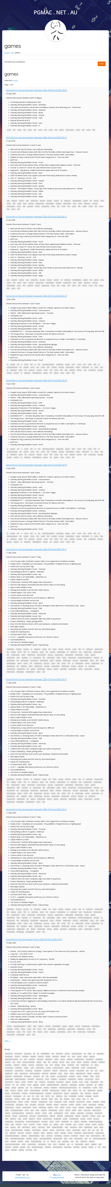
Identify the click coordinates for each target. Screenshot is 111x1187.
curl (96, 1071)
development (18, 1076)
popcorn (31, 370)
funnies (23, 1085)
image (44, 649)
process (46, 663)
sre (93, 1130)
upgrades (65, 1141)
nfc (104, 1107)
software (23, 666)
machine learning (10, 1102)
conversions (63, 1071)
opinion (37, 1113)
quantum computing (95, 1122)
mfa (26, 1105)
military (56, 1105)
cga (46, 1065)
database (53, 1073)
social (7, 1130)
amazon (17, 1056)
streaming (77, 1133)
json (37, 1096)
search (94, 1124)
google (12, 364)
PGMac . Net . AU (55, 12)
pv (71, 1122)
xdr (99, 1147)
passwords (98, 1113)
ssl (102, 1130)
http (69, 1090)
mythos (50, 1107)
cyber (19, 204)
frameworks (94, 1082)
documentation (62, 1076)
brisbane (86, 1062)
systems (23, 1136)
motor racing (9, 1107)
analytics (33, 1056)
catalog (24, 1065)
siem (66, 1127)
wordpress (67, 1147)
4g (34, 1054)
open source (70, 130)
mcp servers (80, 1102)
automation (89, 1059)
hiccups (13, 1090)
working (84, 1147)
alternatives (9, 1056)
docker (53, 1076)
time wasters (78, 1139)
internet (67, 649)
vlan (49, 1144)
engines (80, 1079)
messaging (19, 1105)
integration (74, 1093)
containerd (37, 1071)
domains (72, 1076)
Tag (12, 53)
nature (62, 1107)
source (52, 1130)
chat (51, 1065)
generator (63, 669)
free (101, 1082)
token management (99, 1139)
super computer (88, 1133)
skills (80, 1127)
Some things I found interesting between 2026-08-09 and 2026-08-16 (36, 90)
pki (103, 1116)
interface (88, 1093)
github (71, 1026)
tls (90, 1139)
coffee (67, 1068)
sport (84, 1130)
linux (24, 204)
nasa (56, 1107)
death (66, 1073)
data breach (24, 1073)
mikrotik (48, 1105)
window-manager (37, 1147)
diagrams (36, 1076)
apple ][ (92, 1056)
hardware (54, 1088)
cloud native (9, 1068)
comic (9, 130)
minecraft (64, 1105)
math (65, 1102)
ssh (98, 1130)
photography (11, 663)
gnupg (7, 1088)
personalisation (43, 1116)
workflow (76, 1147)
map (50, 1102)
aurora (62, 1059)
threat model (58, 1139)
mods (85, 1105)
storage (63, 1133)
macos (20, 1102)
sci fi (74, 1124)
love (84, 1099)
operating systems (48, 364)
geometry (90, 1085)
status (56, 1133)
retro (102, 201)
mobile (71, 1105)
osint (66, 1113)
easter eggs (9, 1079)
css (92, 1071)
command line (91, 1068)
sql (89, 1130)
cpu (87, 1071)
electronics (39, 1079)
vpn (68, 1144)
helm (6, 1090)
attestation (48, 1059)
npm (32, 1110)
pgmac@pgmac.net (22, 1177)
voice (54, 1144)
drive (92, 1076)
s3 (50, 1124)
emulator (54, 1079)
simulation (73, 1127)
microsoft (41, 1105)
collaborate (75, 1068)
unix (59, 1141)
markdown (58, 1102)
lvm (92, 1099)
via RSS (15, 80)
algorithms (100, 1054)
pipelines (85, 1116)
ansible (48, 1056)
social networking (16, 1130)
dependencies (80, 1073)
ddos (60, 1073)
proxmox (44, 1122)
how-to (63, 1090)
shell (48, 1127)
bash (18, 1062)
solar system (36, 1130)
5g (38, 1054)
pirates (93, 1116)
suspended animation (12, 1136)
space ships (76, 1130)
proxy (51, 1122)
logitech (66, 1099)
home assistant (35, 1090)
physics (77, 1116)
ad (85, 1054)
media (85, 206)
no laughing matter (17, 1110)
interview (8, 1096)
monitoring (92, 1105)
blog (67, 1062)
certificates (10, 649)
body (73, 1062)
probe (89, 1119)
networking (45, 206)
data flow (45, 1073)
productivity (9, 1122)
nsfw (37, 1110)
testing (13, 652)
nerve (74, 1107)
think (6, 1139)
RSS (14, 130)
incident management (85, 658)
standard (13, 1133)
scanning (68, 1124)
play (19, 1119)
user (72, 1141)
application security (11, 1059)
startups (28, 1133)
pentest (7, 1116)
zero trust (29, 1150)
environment (89, 1079)
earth (102, 660)
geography (73, 1085)
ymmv (7, 1150)
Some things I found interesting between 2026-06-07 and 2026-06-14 (36, 296)
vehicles (80, 666)
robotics (31, 1124)
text (87, 1136)
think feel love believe (17, 1139)
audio (56, 1059)
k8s (42, 1096)
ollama (67, 1110)
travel (27, 1141)
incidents (48, 1093)
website (15, 1147)
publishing (65, 1122)
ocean (61, 1110)
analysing (25, 1056)
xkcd (104, 1147)
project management (32, 1122)
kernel (47, 1096)
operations (29, 1113)
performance (23, 1116)
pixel (98, 1116)
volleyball (62, 1144)
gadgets (35, 1085)
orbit (50, 1113)
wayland (93, 1144)
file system (60, 1082)
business (101, 1062)
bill (49, 1062)
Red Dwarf (85, 367)
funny (64, 658)
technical (49, 1136)
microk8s (33, 1105)
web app (8, 1147)
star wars (21, 1133)
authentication (79, 1059)
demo (72, 1073)
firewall (75, 1082)
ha (31, 1088)
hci (80, 1088)
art (21, 1059)
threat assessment (45, 1139)
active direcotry (77, 1054)
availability (99, 1059)
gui (27, 1088)
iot (24, 1096)
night (6, 1110)
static (43, 1133)
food (80, 1082)
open (80, 1110)
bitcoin (62, 1062)
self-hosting (50, 658)
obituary (43, 1110)
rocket (17, 1029)
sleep (101, 1127)
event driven (9, 1082)
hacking (46, 1088)
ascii (25, 1059)
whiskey (22, 1147)
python (41, 1026)
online (74, 1110)
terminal (66, 1136)
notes (27, 1110)
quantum (84, 1122)
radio (7, 1124)
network (14, 201)
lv (88, 1099)
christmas (71, 1065)
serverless (41, 1127)
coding (48, 1068)
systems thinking (34, 1136)
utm (77, 1141)
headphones (87, 1088)
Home (6, 53)
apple (85, 1056)
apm (73, 1056)
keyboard (59, 1096)
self (19, 1127)
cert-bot (31, 1065)
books (87, 663)
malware (34, 1102)
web (100, 1144)
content (54, 1071)
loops (78, 1099)
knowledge (20, 672)
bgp (45, 1062)
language (88, 1096)
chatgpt (57, 1065)
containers (46, 1071)
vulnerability (50, 204)
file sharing (50, 1082)
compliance (9, 1071)
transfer (20, 1141)
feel (36, 1082)
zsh (35, 1150)
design (89, 1073)
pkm (6, 1119)
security (42, 201)
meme (78, 367)
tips (86, 1139)
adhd (89, 1054)
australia (30, 206)
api (69, 1056)
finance (68, 1082)
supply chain (40, 204)
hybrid (75, 1090)
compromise (15, 655)
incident (18, 649)
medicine (96, 1102)
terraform (74, 1136)
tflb (103, 1136)
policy (25, 1119)
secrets (77, 1026)
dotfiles (85, 1076)
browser (94, 1062)
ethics (97, 1079)
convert (71, 1071)
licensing (44, 1099)
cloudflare (18, 1068)
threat (36, 1139)
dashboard (8, 1073)
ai (61, 201)
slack (95, 1127)
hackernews (67, 204)
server (34, 1127)
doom (79, 1076)
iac (80, 1090)
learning (17, 1099)
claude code (99, 649)
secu (6, 1127)
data (16, 1073)
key (53, 1096)
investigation (17, 1096)
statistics (49, 1133)
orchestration (58, 1113)
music (87, 655)
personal (32, 1116)
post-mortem (41, 655)
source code (60, 1130)
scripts (87, 1124)
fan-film (30, 1082)
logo (73, 1099)
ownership (80, 1113)
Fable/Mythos (77, 201)
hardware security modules (68, 1088)
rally (12, 1124)
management (30, 672)
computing (34, 201)
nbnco (69, 1107)
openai (7, 1113)
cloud (96, 1065)
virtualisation (32, 1144)
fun (17, 1085)
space (19, 663)
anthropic (67, 201)
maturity (71, 1102)
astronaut (40, 1059)
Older (7, 1041)
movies (18, 1107)
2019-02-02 (18, 1054)
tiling (65, 1139)
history (37, 206)
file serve (42, 1082)
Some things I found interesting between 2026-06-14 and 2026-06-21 (36, 137)
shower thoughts (57, 1127)
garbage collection (53, 1085)
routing (45, 1124)
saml (61, 1124)
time (70, 1139)
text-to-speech (95, 1136)
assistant (32, 1059)
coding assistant (12, 367)
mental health (9, 1105)
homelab (45, 1090)
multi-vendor (27, 1107)
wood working (57, 1147)
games (61, 130)
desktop (58, 204)
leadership (8, 1099)
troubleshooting (36, 1141)
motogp (100, 1105)
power (65, 1119)
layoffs (96, 1096)
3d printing (27, 1054)
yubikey (21, 1150)
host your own (54, 1090)
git (95, 1085)
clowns (26, 1068)
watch (87, 1144)
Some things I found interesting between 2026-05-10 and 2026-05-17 (36, 549)
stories (70, 1133)
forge (86, 1082)
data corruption (35, 1073)
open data (87, 1110)
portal (39, 1119)
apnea (79, 1056)
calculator (8, 1065)
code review (40, 1068)
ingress (66, 1093)
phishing (60, 1116)
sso (6, 1133)
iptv (29, 1096)
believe (39, 1062)
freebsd (53, 367)
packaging (89, 1113)
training (13, 1141)
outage (72, 1113)
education (31, 1079)
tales (42, 1136)
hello (100, 1088)
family (23, 1082)
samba (56, 1124)
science (21, 201)
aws (8, 201)
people (49, 201)
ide (84, 1090)
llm (91, 201)
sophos (45, 1130)
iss (33, 1096)
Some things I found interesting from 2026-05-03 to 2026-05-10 (34, 939)
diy (43, 1076)
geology (81, 1085)
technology (58, 1136)
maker (27, 1102)
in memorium (15, 1093)
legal (23, 1099)
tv (91, 367)
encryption (62, 1079)
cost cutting (80, 1071)
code (32, 1068)
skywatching (88, 1127)
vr (72, 1144)
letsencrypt (35, 1099)
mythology (42, 1107)
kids (65, 1096)
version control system (12, 1144)
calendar (16, 1065)
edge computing (20, 1079)
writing (91, 1147)
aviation (7, 1062)
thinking (28, 1139)
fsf (13, 1085)
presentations (73, 1119)
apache (63, 1056)
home (26, 1090)
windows (25, 658)
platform (13, 1119)
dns (47, 1076)
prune (58, 1122)
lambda (80, 1096)
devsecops (27, 1076)
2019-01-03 (8, 1054)
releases (18, 1124)
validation (84, 1141)
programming (19, 1122)
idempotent (44, 660)
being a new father (28, 1062)
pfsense (52, 1116)
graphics (21, 1088)
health (95, 1088)
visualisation (42, 1144)
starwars (36, 1133)
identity (99, 1090)
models (78, 1105)
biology (55, 1062)
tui (44, 1141)
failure (17, 1082)
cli (91, 1065)
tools (7, 1141)
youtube (14, 1150)
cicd (77, 1065)
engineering (38, 663)
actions (67, 1054)
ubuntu (53, 1141)
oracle (44, 1113)
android (40, 1056)
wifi (29, 1147)
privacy (73, 666)
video (54, 649)
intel (81, 1093)
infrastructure (57, 1093)
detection (87, 204)
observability (53, 1110)
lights (51, 1099)
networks (98, 1107)
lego (28, 1099)
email (47, 1079)
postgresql (57, 1119)
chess (63, 1065)
